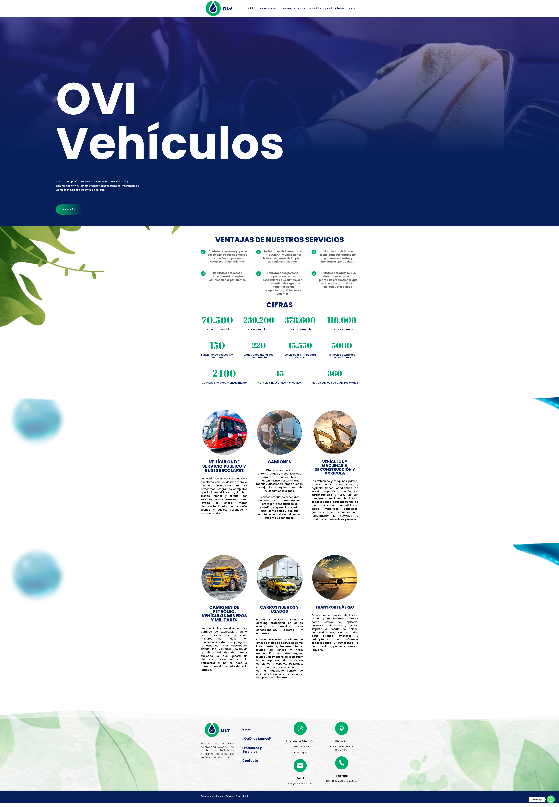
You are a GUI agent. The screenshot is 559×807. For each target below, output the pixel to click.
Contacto (352, 8)
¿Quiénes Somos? (266, 8)
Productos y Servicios (291, 8)
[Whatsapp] (551, 799)
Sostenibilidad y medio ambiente (326, 8)
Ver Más (69, 209)
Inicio (251, 8)
